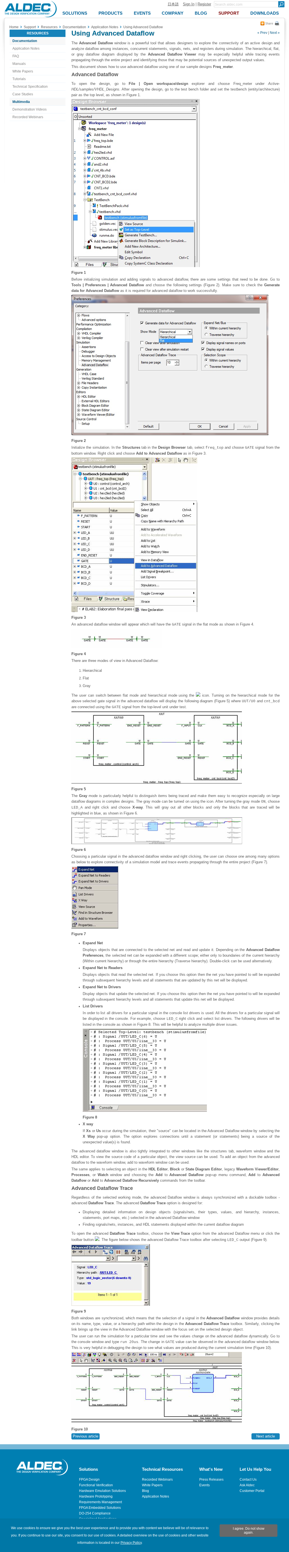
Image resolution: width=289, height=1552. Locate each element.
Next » (275, 33)
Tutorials (19, 79)
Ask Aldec (247, 1485)
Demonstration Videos (29, 109)
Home (14, 27)
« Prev (262, 33)
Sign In (188, 4)
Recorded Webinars (27, 117)
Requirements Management (100, 1502)
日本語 (173, 4)
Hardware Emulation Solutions (102, 1491)
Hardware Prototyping (96, 1496)
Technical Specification (30, 87)
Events (204, 1485)
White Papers (22, 71)
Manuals (19, 64)
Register (204, 4)
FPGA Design (89, 1479)
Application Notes (26, 48)
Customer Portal (252, 1491)
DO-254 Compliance (95, 1513)
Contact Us (248, 1479)
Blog (145, 1491)
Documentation (24, 41)
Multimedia (21, 102)
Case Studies (22, 94)
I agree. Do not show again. (248, 1531)
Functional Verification (96, 1485)
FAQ (15, 56)
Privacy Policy (131, 1543)
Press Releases (211, 1479)
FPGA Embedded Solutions (100, 1508)
